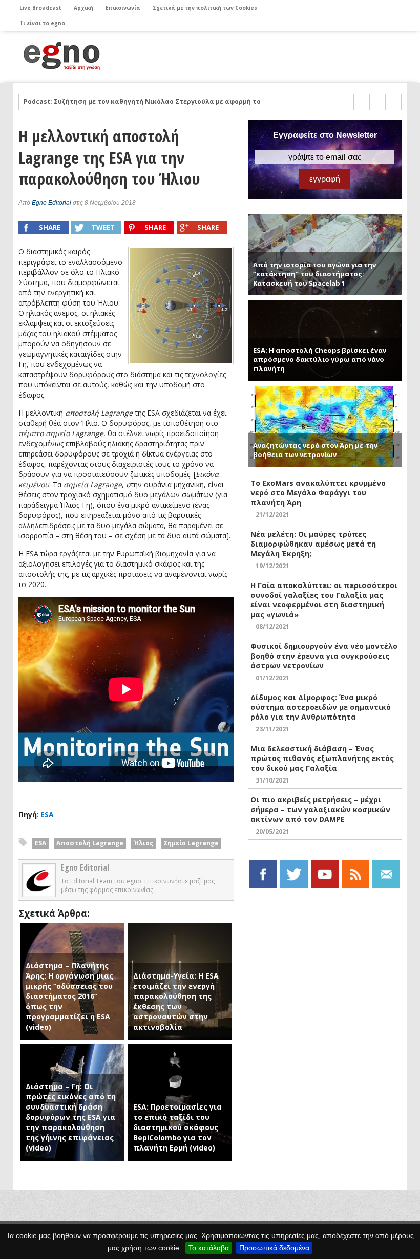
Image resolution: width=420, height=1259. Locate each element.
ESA (47, 814)
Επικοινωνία (123, 7)
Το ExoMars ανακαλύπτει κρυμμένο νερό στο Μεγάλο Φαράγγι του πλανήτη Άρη (318, 492)
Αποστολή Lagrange (89, 843)
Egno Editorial (51, 202)
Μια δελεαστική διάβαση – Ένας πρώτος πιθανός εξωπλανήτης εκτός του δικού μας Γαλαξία (322, 758)
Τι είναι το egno (42, 23)
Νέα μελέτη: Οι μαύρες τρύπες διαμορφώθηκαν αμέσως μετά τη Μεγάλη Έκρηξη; (313, 543)
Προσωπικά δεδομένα (274, 1248)
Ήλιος (143, 843)
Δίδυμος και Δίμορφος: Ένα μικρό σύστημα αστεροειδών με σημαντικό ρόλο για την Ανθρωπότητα (320, 707)
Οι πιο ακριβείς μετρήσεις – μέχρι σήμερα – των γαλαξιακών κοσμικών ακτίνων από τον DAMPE (320, 809)
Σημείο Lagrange (191, 843)
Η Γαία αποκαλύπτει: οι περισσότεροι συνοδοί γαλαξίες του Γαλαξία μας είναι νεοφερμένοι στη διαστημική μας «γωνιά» (323, 599)
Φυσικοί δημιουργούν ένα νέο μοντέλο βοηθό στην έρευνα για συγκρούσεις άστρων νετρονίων (323, 655)
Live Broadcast (40, 7)
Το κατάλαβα (208, 1248)
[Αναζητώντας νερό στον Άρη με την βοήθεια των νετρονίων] (325, 390)
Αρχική (83, 7)
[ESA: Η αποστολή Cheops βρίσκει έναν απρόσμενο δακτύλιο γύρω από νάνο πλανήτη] (325, 304)
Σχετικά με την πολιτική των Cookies (205, 7)
